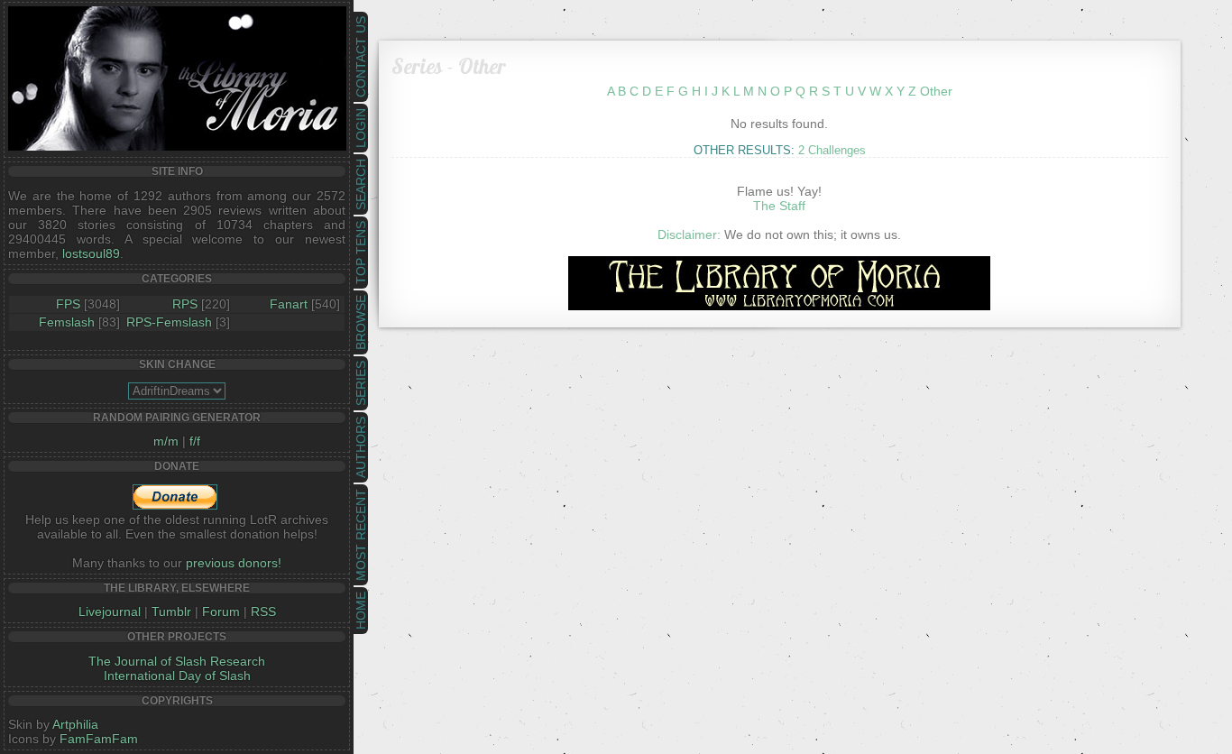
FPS (68, 304)
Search (361, 184)
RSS (263, 611)
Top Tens (361, 252)
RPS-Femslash (169, 322)
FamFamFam (99, 738)
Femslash (67, 322)
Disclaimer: (689, 234)
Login (361, 128)
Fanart (289, 304)
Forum (221, 611)
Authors (361, 447)
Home (361, 611)
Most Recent (361, 535)
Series (361, 383)
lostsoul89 (91, 253)
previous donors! (233, 563)
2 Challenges (832, 150)
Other (936, 91)
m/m (166, 441)
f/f (194, 441)
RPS (185, 304)
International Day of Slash (177, 675)
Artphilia (75, 724)
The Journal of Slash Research (176, 661)
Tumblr (171, 611)
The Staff (779, 205)
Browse (361, 322)
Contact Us (361, 56)
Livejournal (109, 611)
